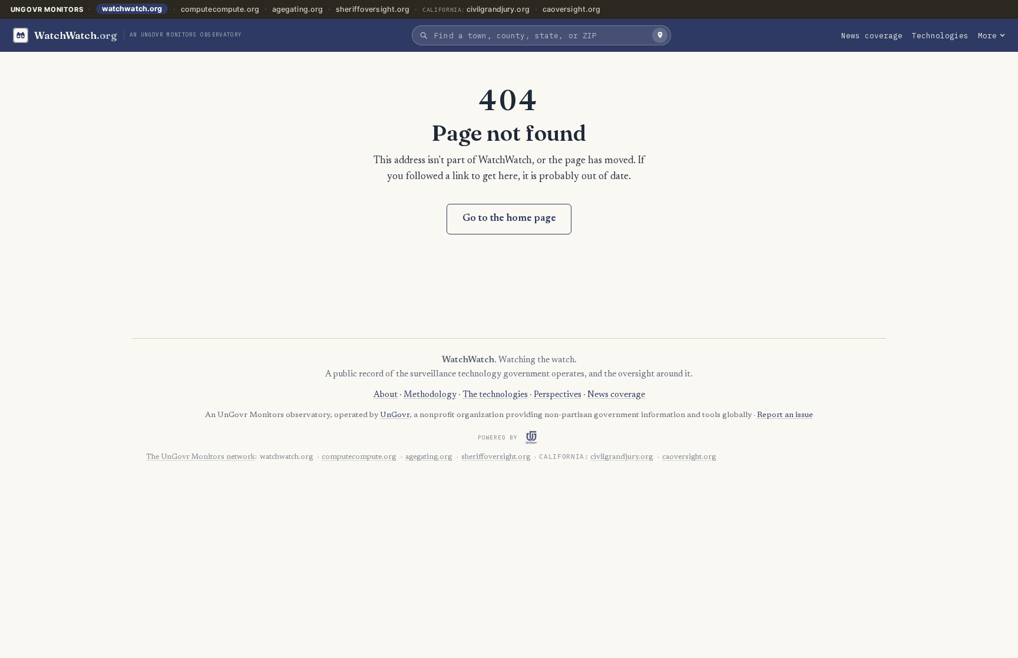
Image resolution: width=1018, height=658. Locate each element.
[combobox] (540, 35)
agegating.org (297, 9)
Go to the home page (509, 219)
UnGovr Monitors (47, 9)
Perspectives (557, 395)
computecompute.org (220, 9)
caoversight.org (572, 9)
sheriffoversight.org (373, 9)
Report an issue (785, 415)
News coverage (872, 35)
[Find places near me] (659, 35)
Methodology (430, 395)
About (386, 395)
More (987, 35)
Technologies (940, 35)
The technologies (495, 395)
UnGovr (394, 415)
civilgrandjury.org (498, 9)
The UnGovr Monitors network (200, 457)
